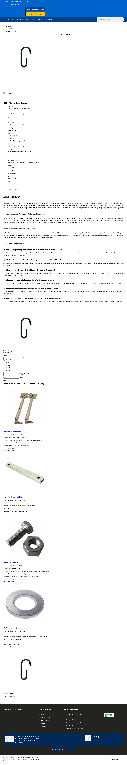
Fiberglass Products (71, 720)
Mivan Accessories (13, 30)
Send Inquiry (36, 14)
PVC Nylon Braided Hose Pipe (74, 723)
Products (10, 28)
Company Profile (23, 19)
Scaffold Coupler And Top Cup (74, 714)
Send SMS (71, 749)
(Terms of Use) (34, 757)
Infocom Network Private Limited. (32, 759)
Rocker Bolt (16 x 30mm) (11, 562)
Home (9, 26)
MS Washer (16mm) (10, 628)
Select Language (115, 759)
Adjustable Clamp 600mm (12, 431)
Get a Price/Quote (8, 450)
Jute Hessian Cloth (71, 725)
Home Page (9, 19)
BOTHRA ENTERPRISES (17, 2)
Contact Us (49, 19)
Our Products (37, 19)
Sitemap (43, 726)
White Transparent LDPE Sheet (74, 728)
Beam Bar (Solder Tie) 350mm (13, 497)
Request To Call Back (9, 696)
